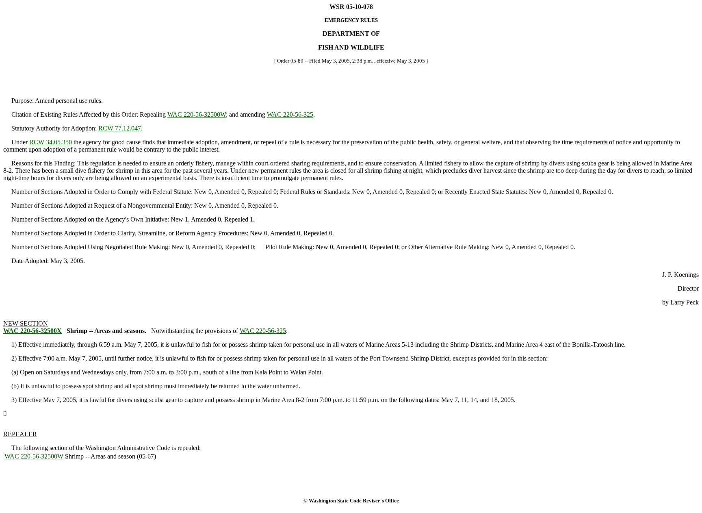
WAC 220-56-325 (290, 114)
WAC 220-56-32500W (196, 114)
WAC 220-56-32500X (32, 330)
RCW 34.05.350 (50, 142)
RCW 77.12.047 (119, 128)
